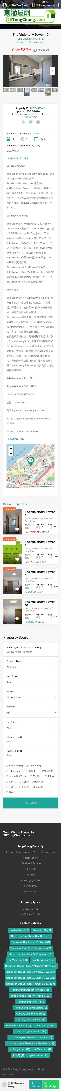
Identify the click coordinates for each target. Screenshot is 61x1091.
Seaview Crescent (18, 1025)
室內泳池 (47, 771)
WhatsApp (50, 1086)
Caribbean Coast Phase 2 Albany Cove (30, 972)
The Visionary (36, 42)
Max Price (11, 722)
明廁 (12, 781)
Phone (35, 1086)
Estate (10, 691)
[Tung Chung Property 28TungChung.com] (30, 22)
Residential (31, 909)
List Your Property (21, 5)
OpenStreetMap (37, 486)
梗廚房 (39, 781)
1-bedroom (16, 765)
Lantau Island (19, 930)
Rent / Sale (12, 676)
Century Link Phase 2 (30, 1019)
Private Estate (32, 914)
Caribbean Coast (43, 960)
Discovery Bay (42, 930)
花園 (25, 787)
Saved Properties (48, 5)
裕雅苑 (18, 1055)
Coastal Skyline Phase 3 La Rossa (30, 1037)
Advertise (31, 891)
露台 (12, 792)
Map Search (31, 858)
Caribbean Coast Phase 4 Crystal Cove (30, 983)
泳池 (12, 787)
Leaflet (25, 486)
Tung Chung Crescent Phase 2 (30, 995)
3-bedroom (16, 771)
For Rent (32, 875)
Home (20, 42)
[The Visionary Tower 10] (30, 461)
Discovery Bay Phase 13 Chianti (30, 942)
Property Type (14, 661)
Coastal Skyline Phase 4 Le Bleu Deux (30, 1043)
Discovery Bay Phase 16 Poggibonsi (30, 954)
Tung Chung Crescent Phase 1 (30, 989)
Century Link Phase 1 (30, 1013)
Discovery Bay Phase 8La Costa (30, 936)
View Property (12, 529)
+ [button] (11, 449)
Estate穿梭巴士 (18, 776)
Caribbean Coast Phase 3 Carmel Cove (30, 977)
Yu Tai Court (43, 1049)
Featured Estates (31, 863)
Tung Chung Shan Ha (30, 1001)
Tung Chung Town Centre (30, 1007)
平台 (50, 776)
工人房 (37, 776)
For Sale (31, 869)
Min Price (11, 707)
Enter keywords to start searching (24, 647)
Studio (38, 787)
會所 (25, 781)
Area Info (31, 886)
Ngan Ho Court (38, 1055)
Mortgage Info (31, 880)
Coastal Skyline (45, 1025)
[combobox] (30, 667)
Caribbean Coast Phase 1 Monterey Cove (30, 966)
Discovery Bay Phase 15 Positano (30, 948)
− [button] (11, 453)
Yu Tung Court (20, 1049)
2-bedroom (35, 765)
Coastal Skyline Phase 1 (30, 1031)
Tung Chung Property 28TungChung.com (18, 834)
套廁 (32, 771)
